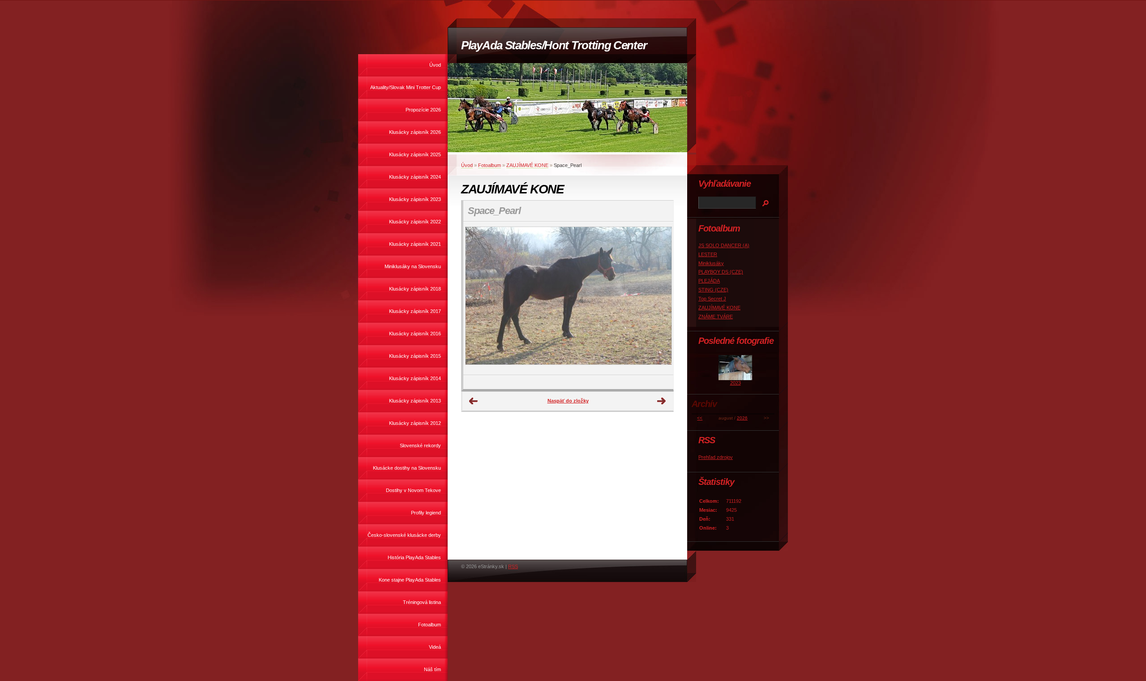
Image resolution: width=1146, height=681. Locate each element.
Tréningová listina (422, 602)
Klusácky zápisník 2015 (415, 356)
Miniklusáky (711, 263)
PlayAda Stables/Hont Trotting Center (553, 45)
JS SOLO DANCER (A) (723, 245)
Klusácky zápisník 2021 (415, 244)
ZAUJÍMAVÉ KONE (527, 165)
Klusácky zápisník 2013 (415, 400)
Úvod (435, 65)
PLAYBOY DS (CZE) (720, 271)
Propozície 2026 (423, 109)
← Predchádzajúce (473, 401)
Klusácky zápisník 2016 (415, 333)
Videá (435, 647)
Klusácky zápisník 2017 (415, 311)
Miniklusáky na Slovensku (413, 266)
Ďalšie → (661, 401)
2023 (735, 382)
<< (699, 417)
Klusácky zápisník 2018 (415, 288)
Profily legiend (426, 512)
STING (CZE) (713, 289)
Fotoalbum (429, 624)
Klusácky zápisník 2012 (415, 423)
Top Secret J (712, 298)
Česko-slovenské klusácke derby (404, 535)
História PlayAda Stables (414, 557)
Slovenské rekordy (420, 445)
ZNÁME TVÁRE (715, 316)
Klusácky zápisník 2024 (415, 177)
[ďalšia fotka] (659, 298)
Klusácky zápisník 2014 (415, 378)
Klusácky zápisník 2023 (415, 199)
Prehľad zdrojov (715, 457)
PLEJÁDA (709, 280)
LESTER (707, 254)
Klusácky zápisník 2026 (415, 132)
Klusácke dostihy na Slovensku (407, 468)
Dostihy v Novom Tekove (413, 490)
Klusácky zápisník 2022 (415, 221)
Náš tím (432, 669)
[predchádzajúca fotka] (478, 298)
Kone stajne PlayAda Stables (410, 579)
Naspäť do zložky (568, 400)
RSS (513, 566)
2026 (742, 417)
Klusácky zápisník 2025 (415, 154)
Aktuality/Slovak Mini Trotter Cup (405, 87)
